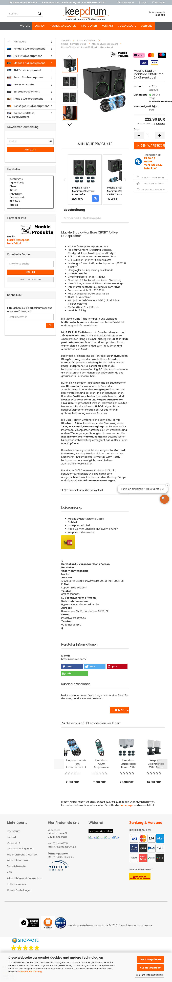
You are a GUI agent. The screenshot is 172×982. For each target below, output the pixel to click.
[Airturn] (30, 190)
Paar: (136, 129)
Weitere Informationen (149, 975)
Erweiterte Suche (30, 279)
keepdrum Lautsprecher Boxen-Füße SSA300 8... (128, 764)
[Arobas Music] (30, 197)
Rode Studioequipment (28, 98)
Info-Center (89, 25)
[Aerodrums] (30, 179)
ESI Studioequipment (26, 91)
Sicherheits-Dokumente (82, 218)
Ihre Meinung (120, 710)
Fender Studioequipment (29, 48)
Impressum (13, 831)
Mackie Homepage (18, 240)
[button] (125, 2)
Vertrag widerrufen (101, 831)
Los (50, 325)
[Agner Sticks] (30, 183)
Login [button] (144, 2)
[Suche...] (39, 14)
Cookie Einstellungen (19, 890)
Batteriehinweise (16, 866)
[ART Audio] (30, 201)
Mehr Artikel (14, 243)
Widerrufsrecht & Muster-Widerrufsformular (22, 857)
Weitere (25, 25)
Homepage (126, 805)
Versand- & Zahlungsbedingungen (20, 845)
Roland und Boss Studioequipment (20, 114)
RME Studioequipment (27, 70)
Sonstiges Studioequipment (31, 106)
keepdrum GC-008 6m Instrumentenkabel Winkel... (77, 764)
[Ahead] (30, 186)
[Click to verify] (30, 925)
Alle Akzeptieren (150, 959)
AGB (9, 872)
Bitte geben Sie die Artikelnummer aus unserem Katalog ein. (29, 309)
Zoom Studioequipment (28, 77)
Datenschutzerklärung (29, 971)
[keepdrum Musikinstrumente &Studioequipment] (86, 13)
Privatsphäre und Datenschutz (25, 878)
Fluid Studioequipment (27, 56)
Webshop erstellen (79, 925)
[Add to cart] (95, 198)
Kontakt (107, 25)
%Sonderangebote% (63, 25)
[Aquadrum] (30, 194)
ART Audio (19, 41)
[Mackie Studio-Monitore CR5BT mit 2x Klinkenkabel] (105, 89)
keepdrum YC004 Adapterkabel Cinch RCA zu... (101, 764)
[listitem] (85, 179)
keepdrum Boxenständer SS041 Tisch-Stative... (156, 764)
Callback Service (16, 884)
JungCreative (144, 925)
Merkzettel (159, 2)
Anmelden (30, 149)
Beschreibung (74, 210)
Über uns (146, 25)
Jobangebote (127, 25)
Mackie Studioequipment (29, 63)
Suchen (40, 25)
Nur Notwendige (150, 967)
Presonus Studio (23, 84)
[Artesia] (30, 205)
